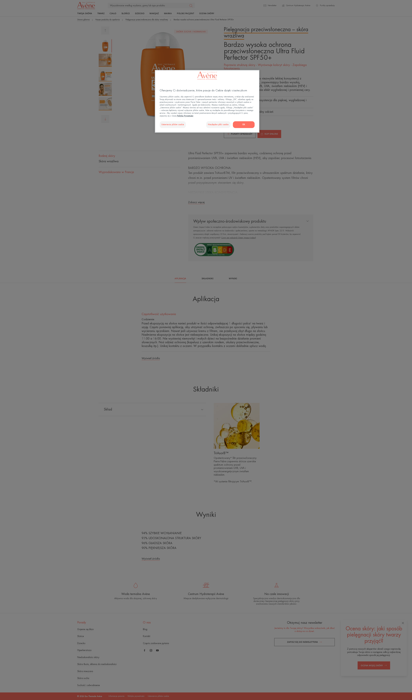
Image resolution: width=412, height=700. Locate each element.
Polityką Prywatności (185, 116)
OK (243, 124)
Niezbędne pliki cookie (218, 124)
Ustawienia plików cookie (172, 124)
